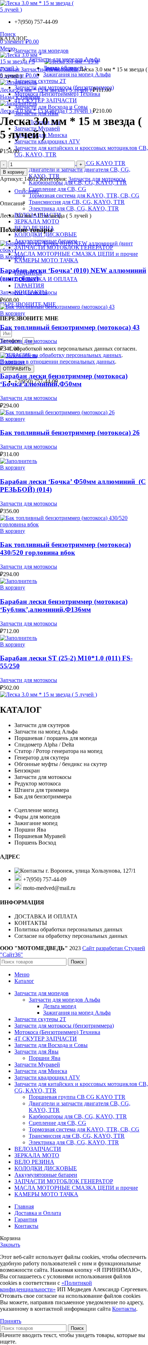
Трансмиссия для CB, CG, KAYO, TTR (77, 202)
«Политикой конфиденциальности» (46, 1286)
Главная (10, 69)
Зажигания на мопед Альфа (77, 74)
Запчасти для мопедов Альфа (64, 1000)
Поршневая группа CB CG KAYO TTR (77, 1097)
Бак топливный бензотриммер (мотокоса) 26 (70, 432)
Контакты (124, 1309)
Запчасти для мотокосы (50, 69)
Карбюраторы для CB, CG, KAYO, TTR (78, 182)
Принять (10, 1321)
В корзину (13, 172)
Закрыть (10, 1245)
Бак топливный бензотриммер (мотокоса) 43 (70, 327)
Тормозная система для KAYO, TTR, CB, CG (84, 195)
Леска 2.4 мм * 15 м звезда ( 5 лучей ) (46, 90)
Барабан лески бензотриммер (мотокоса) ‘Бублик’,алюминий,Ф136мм (64, 605)
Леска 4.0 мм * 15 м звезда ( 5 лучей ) (46, 111)
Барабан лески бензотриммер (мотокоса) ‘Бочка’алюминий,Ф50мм (64, 380)
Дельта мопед (59, 1006)
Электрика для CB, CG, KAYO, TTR (74, 208)
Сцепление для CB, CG (57, 189)
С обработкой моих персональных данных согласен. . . (68, 355)
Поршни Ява (44, 1058)
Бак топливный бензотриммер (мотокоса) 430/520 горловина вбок (65, 548)
